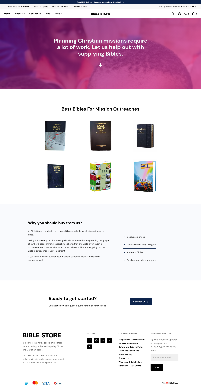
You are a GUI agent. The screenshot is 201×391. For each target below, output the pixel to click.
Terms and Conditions (129, 350)
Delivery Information (128, 343)
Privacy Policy (125, 354)
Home (7, 13)
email (194, 7)
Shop (57, 13)
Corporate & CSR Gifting (130, 365)
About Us (20, 13)
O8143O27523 (183, 7)
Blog (48, 13)
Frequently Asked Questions (132, 339)
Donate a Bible (80, 7)
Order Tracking (41, 7)
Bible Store (173, 383)
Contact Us (35, 13)
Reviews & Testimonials (18, 7)
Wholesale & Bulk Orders (130, 362)
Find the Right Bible (61, 7)
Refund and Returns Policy (131, 347)
